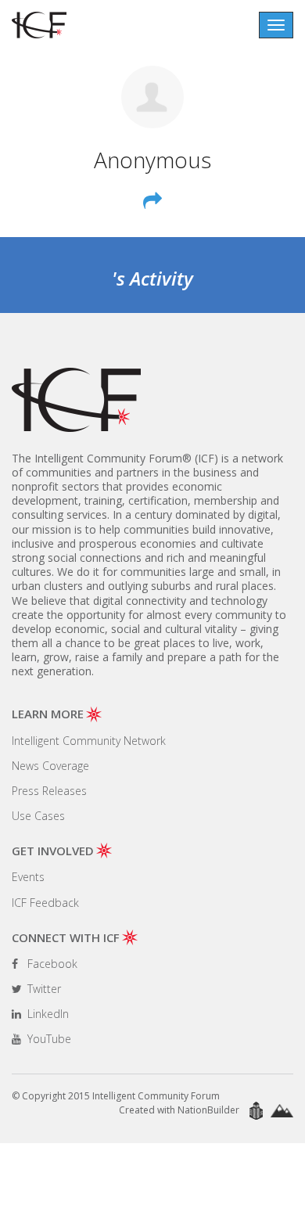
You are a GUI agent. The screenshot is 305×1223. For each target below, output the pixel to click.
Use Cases (38, 815)
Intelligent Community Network (89, 740)
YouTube (47, 1038)
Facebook (50, 963)
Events (28, 876)
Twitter (42, 988)
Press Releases (49, 790)
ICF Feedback (45, 902)
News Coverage (50, 765)
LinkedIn (46, 1013)
